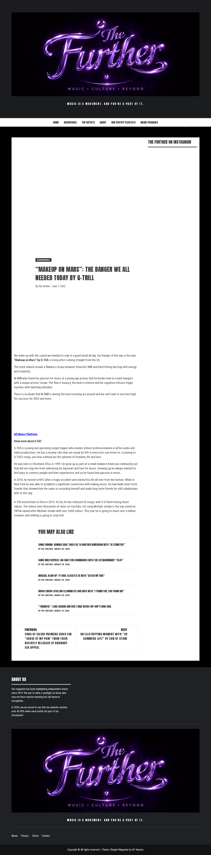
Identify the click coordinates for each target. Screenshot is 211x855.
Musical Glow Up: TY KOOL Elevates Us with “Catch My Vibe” (71, 576)
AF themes (137, 849)
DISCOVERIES (70, 122)
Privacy (25, 835)
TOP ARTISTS (88, 122)
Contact (46, 835)
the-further (44, 286)
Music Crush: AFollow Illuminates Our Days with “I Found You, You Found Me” (81, 591)
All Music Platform (26, 434)
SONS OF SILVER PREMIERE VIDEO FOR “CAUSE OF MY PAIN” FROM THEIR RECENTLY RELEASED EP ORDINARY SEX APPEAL (48, 638)
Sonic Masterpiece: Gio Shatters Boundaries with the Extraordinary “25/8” (80, 560)
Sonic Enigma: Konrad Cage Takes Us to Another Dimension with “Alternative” (81, 545)
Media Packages (149, 122)
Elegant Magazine (119, 849)
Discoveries (43, 259)
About (15, 835)
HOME (56, 122)
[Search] (193, 123)
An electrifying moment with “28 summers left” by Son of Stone (103, 634)
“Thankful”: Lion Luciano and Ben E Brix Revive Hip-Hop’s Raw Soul (74, 606)
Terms (35, 835)
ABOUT (103, 122)
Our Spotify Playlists (123, 122)
